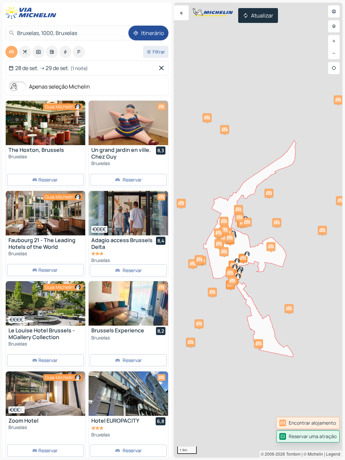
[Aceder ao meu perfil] (334, 11)
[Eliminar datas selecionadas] (162, 68)
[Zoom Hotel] (45, 393)
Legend (333, 454)
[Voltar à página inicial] (32, 12)
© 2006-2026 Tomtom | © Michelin (292, 454)
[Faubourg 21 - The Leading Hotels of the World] (45, 213)
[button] (258, 343)
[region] (258, 230)
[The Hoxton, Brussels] (45, 123)
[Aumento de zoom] (334, 41)
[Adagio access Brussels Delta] (128, 213)
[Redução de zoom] (334, 53)
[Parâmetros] (334, 26)
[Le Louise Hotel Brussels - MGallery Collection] (45, 303)
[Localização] (334, 68)
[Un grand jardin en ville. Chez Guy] (128, 123)
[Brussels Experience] (128, 303)
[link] (308, 423)
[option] (11, 52)
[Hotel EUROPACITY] (128, 393)
